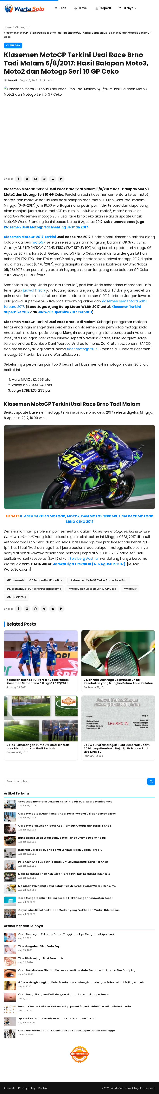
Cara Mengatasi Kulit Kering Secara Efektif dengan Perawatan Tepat (65, 898)
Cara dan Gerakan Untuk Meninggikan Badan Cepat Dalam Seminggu (66, 1030)
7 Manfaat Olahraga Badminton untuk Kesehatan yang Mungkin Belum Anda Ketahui (118, 681)
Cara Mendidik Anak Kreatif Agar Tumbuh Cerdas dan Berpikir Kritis (64, 826)
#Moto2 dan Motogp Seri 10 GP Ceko (92, 589)
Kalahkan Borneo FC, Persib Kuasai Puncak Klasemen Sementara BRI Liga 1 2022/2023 (37, 681)
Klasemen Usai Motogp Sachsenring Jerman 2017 (46, 227)
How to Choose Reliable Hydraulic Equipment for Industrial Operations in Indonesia (74, 1006)
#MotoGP (130, 589)
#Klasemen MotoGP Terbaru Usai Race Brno (35, 580)
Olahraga (21, 27)
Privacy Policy (26, 1088)
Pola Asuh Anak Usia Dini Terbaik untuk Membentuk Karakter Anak (63, 862)
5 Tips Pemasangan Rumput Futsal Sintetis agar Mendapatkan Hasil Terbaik (37, 746)
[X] (26, 178)
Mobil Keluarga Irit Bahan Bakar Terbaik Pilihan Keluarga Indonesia (64, 874)
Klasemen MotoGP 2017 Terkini (30, 237)
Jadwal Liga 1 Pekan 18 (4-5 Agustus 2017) (89, 564)
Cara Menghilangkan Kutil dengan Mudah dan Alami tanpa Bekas (63, 994)
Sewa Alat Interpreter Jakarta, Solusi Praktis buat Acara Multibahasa (65, 801)
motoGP (38, 242)
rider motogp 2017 (82, 349)
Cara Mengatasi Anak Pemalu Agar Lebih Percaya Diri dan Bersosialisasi (67, 813)
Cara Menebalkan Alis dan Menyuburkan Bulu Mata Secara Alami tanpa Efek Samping (77, 970)
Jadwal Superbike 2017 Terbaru (65, 312)
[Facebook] (18, 178)
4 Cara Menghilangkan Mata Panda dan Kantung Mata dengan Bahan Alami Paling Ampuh (81, 982)
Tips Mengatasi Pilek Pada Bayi (39, 946)
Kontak (42, 1088)
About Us (9, 1088)
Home (8, 27)
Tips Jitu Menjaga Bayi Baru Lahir (40, 958)
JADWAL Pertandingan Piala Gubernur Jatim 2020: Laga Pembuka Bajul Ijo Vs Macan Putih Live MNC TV (116, 748)
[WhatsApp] (35, 178)
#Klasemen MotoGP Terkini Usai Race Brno (34, 589)
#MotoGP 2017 (16, 597)
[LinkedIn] (52, 178)
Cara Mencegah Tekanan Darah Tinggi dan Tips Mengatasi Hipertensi (66, 934)
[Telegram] (44, 178)
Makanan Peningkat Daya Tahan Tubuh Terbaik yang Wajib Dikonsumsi (67, 886)
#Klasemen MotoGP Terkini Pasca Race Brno (98, 580)
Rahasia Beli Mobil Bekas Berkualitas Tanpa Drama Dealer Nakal (62, 838)
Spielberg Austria (84, 558)
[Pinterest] (61, 178)
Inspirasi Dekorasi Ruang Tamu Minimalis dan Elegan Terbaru (60, 850)
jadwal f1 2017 (34, 290)
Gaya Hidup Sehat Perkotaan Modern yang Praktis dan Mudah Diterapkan (69, 910)
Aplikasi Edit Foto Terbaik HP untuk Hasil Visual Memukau (56, 1018)
